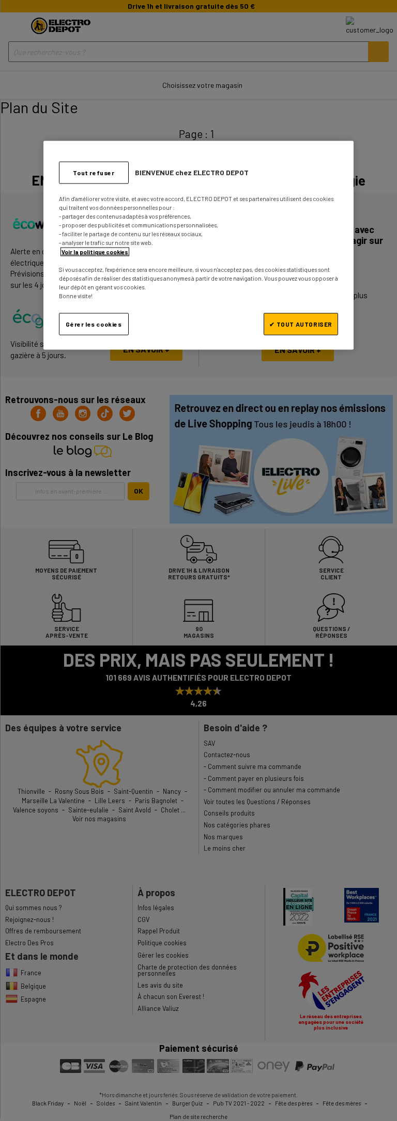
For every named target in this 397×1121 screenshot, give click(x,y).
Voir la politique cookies (95, 251)
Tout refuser (93, 172)
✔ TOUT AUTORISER (300, 323)
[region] (198, 245)
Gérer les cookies (93, 323)
